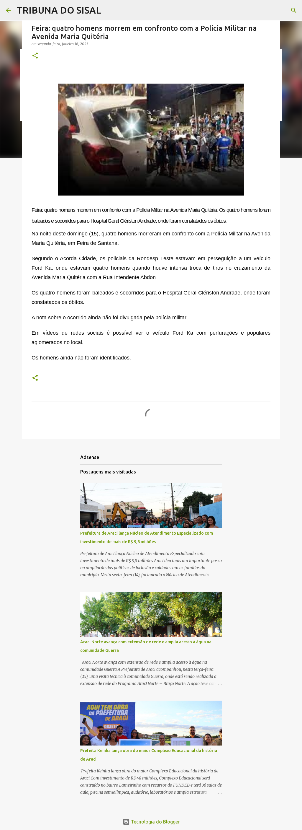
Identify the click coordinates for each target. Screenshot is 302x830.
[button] (35, 56)
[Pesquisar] (293, 10)
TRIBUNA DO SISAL (59, 10)
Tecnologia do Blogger (155, 821)
